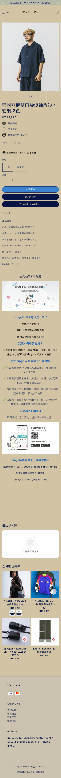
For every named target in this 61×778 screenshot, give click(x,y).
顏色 (4, 159)
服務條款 (21, 772)
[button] (3, 12)
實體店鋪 (11, 710)
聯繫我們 (11, 717)
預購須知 (11, 720)
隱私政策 (31, 772)
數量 (4, 175)
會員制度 (11, 713)
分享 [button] (8, 212)
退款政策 (40, 772)
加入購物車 (30, 196)
